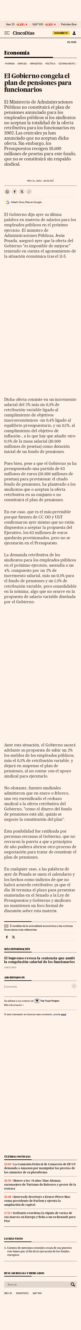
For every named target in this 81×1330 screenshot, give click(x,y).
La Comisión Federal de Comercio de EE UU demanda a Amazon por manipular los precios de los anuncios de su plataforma (40, 1168)
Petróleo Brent (69, 24)
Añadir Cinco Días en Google (26, 202)
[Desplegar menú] (7, 33)
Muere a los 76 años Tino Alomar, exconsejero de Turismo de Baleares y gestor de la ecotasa (40, 1184)
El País (71, 42)
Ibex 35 (10, 24)
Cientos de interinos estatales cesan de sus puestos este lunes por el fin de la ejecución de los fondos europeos (39, 1251)
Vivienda (10, 63)
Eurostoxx (22, 1293)
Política (50, 63)
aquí (63, 1014)
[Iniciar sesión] (74, 33)
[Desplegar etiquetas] (74, 986)
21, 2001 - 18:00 (40, 181)
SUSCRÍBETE (61, 33)
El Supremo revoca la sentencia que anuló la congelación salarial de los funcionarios (39, 960)
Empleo (22, 63)
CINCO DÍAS (10, 967)
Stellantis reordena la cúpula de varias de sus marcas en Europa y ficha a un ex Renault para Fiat (40, 1217)
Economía (16, 53)
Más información (13, 1005)
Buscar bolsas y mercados (24, 1273)
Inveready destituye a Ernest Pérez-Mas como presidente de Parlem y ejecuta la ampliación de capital (37, 1201)
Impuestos (36, 63)
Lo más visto (13, 1238)
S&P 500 (37, 24)
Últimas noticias (68, 63)
